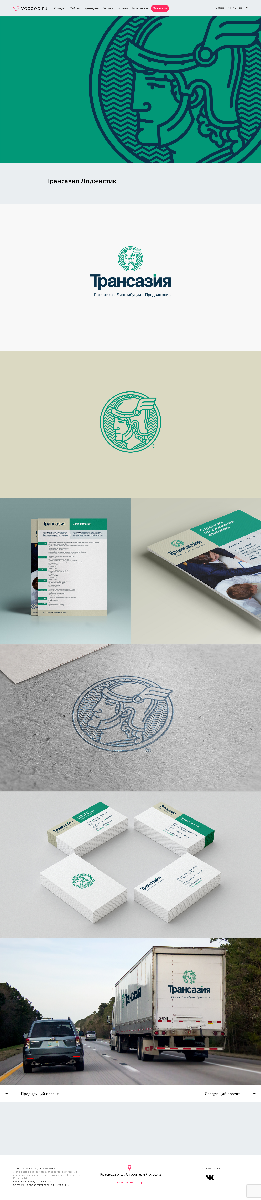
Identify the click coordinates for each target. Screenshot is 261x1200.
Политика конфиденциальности (32, 1181)
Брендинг (91, 8)
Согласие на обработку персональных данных (41, 1185)
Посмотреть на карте (130, 1182)
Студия (59, 8)
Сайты (75, 8)
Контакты (140, 8)
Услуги (108, 8)
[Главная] (30, 9)
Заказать (160, 8)
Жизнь (122, 8)
